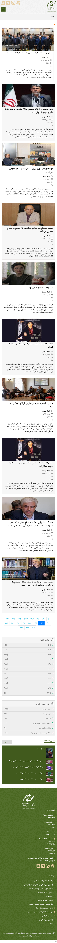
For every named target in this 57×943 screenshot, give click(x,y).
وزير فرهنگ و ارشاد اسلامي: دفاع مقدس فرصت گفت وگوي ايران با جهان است (29, 110)
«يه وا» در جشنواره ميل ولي (40, 288)
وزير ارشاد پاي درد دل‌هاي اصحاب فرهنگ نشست (29, 53)
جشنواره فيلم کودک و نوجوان (27, 733)
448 (21, 627)
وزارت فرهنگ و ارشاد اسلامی (43, 880)
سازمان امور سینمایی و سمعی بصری (41, 888)
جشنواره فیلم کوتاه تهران (45, 900)
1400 (27, 669)
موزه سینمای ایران (47, 915)
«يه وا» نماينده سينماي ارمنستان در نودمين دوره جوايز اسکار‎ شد (31, 464)
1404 (27, 650)
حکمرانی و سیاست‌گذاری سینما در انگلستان (30, 773)
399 (35, 623)
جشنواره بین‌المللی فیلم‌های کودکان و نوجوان (38, 884)
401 (24, 623)
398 (41, 623)
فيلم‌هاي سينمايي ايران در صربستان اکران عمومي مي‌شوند (31, 170)
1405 (27, 645)
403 (12, 623)
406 (27, 627)
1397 (27, 683)
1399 (27, 674)
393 (26, 618)
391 (38, 618)
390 (43, 618)
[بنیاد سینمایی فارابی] (51, 6)
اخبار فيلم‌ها (46, 292)
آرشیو (7, 741)
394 (19, 618)
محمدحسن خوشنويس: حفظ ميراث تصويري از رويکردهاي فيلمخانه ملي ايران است (32, 583)
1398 (27, 678)
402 (18, 623)
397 (47, 623)
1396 (27, 688)
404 (6, 623)
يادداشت (27, 718)
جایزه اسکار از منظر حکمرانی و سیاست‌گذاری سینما (28, 767)
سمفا (51, 923)
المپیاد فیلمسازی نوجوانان (27, 723)
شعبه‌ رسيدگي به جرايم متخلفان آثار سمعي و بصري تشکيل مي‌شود (30, 229)
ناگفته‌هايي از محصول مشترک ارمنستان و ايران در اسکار (30, 345)
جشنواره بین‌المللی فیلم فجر (44, 919)
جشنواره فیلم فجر (27, 728)
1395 (27, 693)
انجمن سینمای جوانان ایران (44, 908)
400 (29, 623)
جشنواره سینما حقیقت (45, 892)
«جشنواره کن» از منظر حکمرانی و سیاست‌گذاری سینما (27, 761)
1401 (27, 664)
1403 (27, 654)
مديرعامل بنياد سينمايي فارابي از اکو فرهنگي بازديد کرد (30, 405)
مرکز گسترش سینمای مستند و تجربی (41, 904)
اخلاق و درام (41, 748)
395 (13, 618)
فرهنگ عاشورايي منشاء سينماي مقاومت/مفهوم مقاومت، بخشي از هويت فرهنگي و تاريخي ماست (30, 524)
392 (32, 618)
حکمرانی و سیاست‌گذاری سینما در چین (32, 778)
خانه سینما (49, 896)
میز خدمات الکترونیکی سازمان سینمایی (40, 912)
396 (7, 618)
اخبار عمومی (45, 57)
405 (33, 627)
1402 (27, 659)
